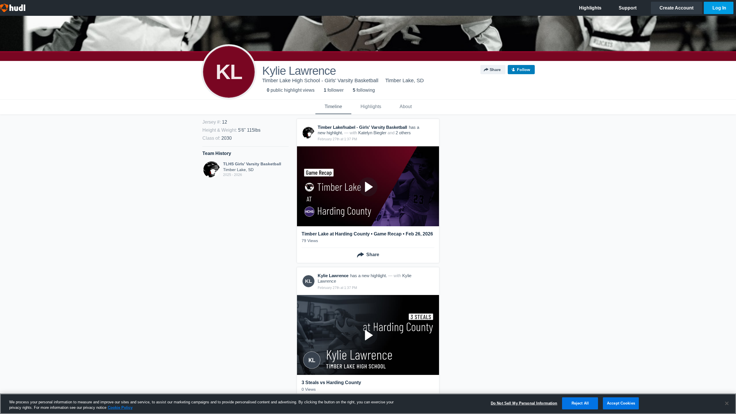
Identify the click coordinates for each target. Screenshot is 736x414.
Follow (523, 69)
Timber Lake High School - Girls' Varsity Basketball (320, 80)
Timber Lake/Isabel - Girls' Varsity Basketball (362, 127)
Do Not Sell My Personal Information (524, 403)
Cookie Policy (120, 408)
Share (495, 69)
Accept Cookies (621, 403)
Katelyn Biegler (372, 132)
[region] (368, 404)
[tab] (333, 107)
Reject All (580, 403)
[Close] (726, 403)
